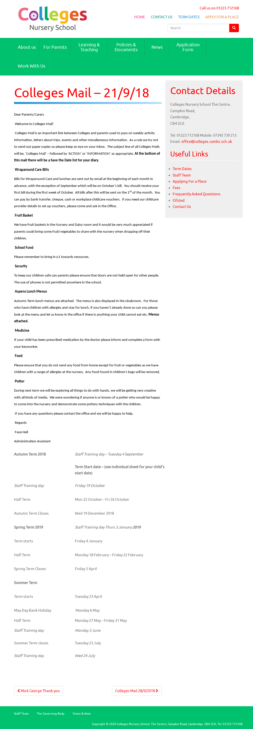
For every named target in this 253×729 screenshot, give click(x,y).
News (157, 47)
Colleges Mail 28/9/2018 (135, 691)
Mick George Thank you (40, 691)
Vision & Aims (82, 713)
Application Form (188, 47)
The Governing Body (50, 713)
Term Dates (189, 17)
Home (139, 17)
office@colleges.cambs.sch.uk (206, 141)
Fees (176, 188)
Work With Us (31, 66)
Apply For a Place (222, 17)
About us (27, 47)
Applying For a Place (190, 181)
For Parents (55, 47)
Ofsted (179, 200)
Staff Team (182, 175)
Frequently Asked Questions (196, 194)
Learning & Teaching (89, 47)
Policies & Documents (126, 47)
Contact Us (161, 17)
